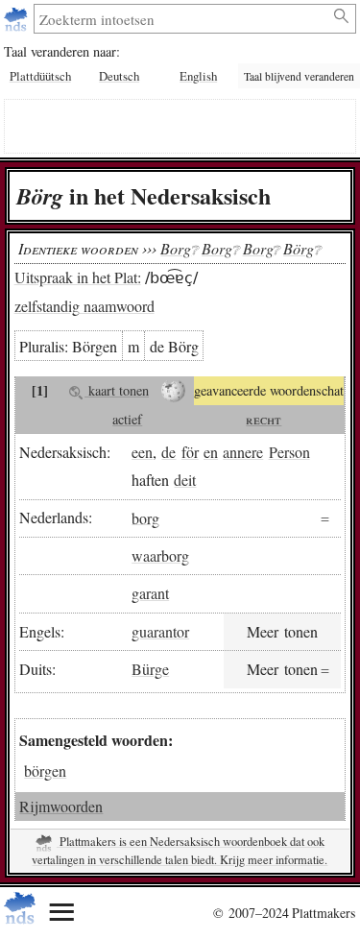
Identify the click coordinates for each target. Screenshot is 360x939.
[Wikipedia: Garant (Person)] (173, 390)
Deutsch (119, 75)
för (190, 452)
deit (185, 480)
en (211, 452)
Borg (175, 248)
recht (263, 419)
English (198, 75)
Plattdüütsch (40, 75)
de (168, 452)
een (142, 452)
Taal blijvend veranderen (299, 76)
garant (150, 593)
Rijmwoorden (61, 806)
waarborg (160, 555)
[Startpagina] (18, 19)
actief (127, 419)
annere (243, 452)
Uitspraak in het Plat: (77, 277)
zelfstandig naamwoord (84, 306)
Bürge (150, 669)
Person (289, 452)
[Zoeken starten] (342, 16)
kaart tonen (116, 390)
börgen (45, 770)
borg (145, 517)
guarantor (160, 631)
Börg (298, 248)
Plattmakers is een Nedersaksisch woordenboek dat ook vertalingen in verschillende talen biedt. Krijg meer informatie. (179, 850)
